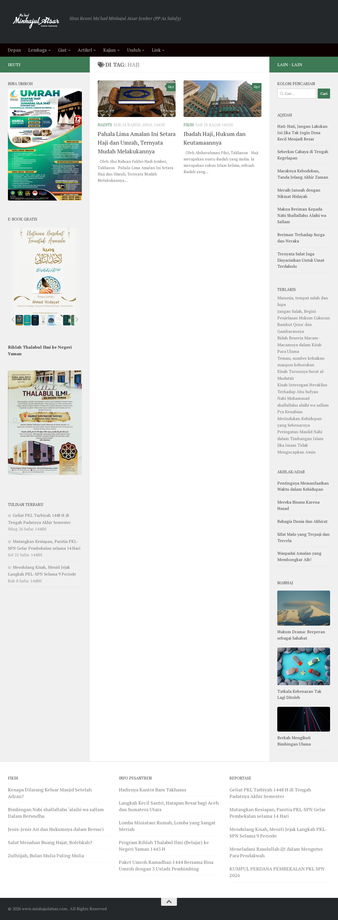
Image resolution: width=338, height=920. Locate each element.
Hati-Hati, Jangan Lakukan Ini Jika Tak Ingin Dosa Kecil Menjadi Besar (302, 132)
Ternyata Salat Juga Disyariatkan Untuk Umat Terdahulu (300, 260)
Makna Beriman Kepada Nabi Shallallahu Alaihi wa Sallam (301, 215)
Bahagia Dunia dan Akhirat (302, 521)
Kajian (109, 50)
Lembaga (37, 50)
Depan (14, 50)
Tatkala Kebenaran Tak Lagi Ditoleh (299, 694)
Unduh (133, 50)
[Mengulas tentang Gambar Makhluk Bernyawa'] (59, 320)
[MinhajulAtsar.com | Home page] (36, 22)
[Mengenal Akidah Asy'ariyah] (67, 320)
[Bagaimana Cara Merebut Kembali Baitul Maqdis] (19, 320)
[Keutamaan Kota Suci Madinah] (51, 320)
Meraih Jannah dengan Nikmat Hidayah (298, 193)
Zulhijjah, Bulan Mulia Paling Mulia (46, 855)
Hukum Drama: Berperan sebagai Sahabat (301, 635)
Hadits (105, 124)
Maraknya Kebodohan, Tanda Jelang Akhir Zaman (302, 174)
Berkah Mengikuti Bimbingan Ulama (294, 741)
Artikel (85, 50)
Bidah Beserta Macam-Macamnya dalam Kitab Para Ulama (299, 344)
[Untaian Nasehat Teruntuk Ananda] (43, 320)
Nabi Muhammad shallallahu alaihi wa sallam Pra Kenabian (303, 405)
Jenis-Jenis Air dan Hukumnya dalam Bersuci (56, 829)
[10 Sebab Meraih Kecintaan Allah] (27, 320)
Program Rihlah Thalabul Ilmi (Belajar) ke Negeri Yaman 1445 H (164, 845)
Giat (62, 50)
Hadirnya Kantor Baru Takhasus (152, 789)
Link (156, 50)
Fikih (189, 124)
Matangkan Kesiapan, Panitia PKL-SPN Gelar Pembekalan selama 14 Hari (277, 812)
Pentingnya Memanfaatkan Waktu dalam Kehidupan (303, 486)
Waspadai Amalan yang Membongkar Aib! (299, 556)
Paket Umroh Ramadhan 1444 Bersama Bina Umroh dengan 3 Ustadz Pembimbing (166, 865)
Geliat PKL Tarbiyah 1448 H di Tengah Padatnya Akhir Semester (270, 792)
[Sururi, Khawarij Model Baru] (35, 320)
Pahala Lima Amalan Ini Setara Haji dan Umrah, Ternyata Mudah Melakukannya (137, 142)
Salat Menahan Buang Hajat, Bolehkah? (50, 842)
